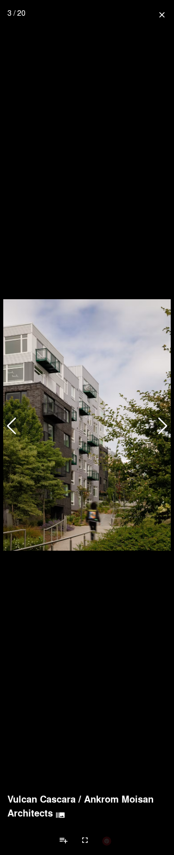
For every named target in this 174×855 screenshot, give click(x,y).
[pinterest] (106, 840)
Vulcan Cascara (41, 799)
